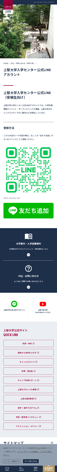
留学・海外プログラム (27, 407)
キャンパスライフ (27, 362)
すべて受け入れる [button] (30, 461)
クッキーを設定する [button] (12, 461)
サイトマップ (13, 442)
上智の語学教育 (27, 398)
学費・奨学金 (27, 371)
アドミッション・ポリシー (27, 426)
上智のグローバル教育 (27, 389)
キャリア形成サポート (27, 380)
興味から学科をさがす (27, 352)
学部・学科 (27, 343)
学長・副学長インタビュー (27, 417)
